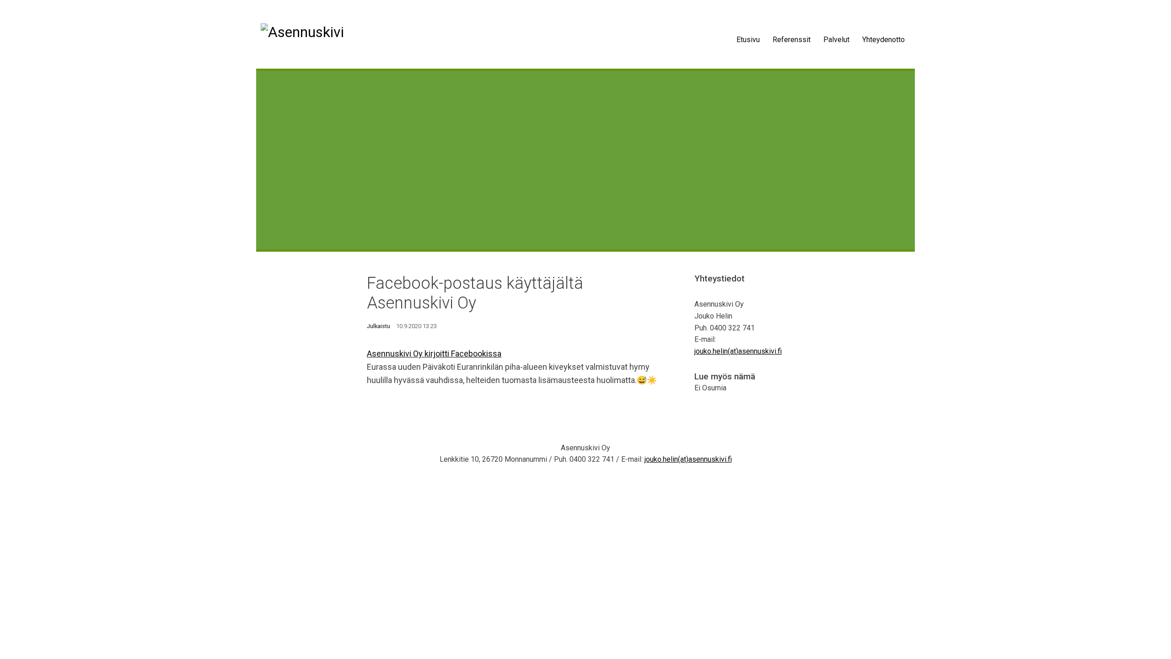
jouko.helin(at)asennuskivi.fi (738, 351)
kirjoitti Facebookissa (462, 353)
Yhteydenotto (883, 39)
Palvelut (836, 39)
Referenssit (792, 39)
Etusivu (748, 39)
